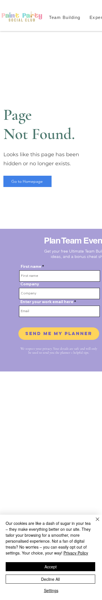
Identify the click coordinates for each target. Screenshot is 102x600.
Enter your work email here (46, 302)
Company (29, 284)
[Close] (94, 522)
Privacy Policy (75, 553)
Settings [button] (51, 590)
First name (31, 266)
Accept (50, 566)
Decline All (50, 579)
